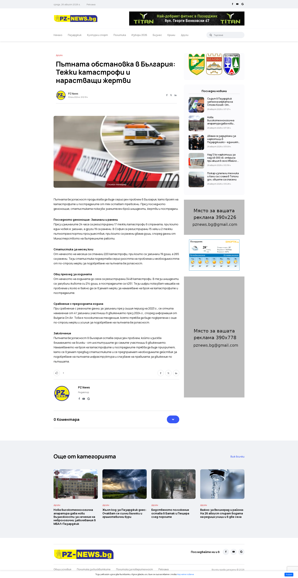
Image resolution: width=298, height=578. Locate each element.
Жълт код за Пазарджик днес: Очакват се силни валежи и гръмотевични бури (124, 513)
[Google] (243, 4)
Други (184, 35)
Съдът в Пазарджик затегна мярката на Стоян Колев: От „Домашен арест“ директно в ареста (220, 105)
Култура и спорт (97, 35)
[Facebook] (232, 4)
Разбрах (289, 574)
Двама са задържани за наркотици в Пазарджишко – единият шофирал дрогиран (222, 140)
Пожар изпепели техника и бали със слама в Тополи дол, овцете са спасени (223, 176)
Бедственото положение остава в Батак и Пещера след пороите (170, 513)
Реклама (91, 4)
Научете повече (185, 574)
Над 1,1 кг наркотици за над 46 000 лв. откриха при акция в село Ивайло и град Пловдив (223, 159)
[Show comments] (173, 419)
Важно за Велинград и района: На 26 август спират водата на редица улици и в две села (222, 513)
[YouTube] (237, 4)
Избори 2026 (139, 35)
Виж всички (237, 456)
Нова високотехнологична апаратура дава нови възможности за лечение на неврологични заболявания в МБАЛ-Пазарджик (75, 517)
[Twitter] (171, 95)
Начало (58, 35)
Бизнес (157, 35)
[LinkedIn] (175, 95)
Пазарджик (74, 35)
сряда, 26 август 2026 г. (67, 4)
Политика (119, 35)
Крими (171, 35)
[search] (211, 35)
